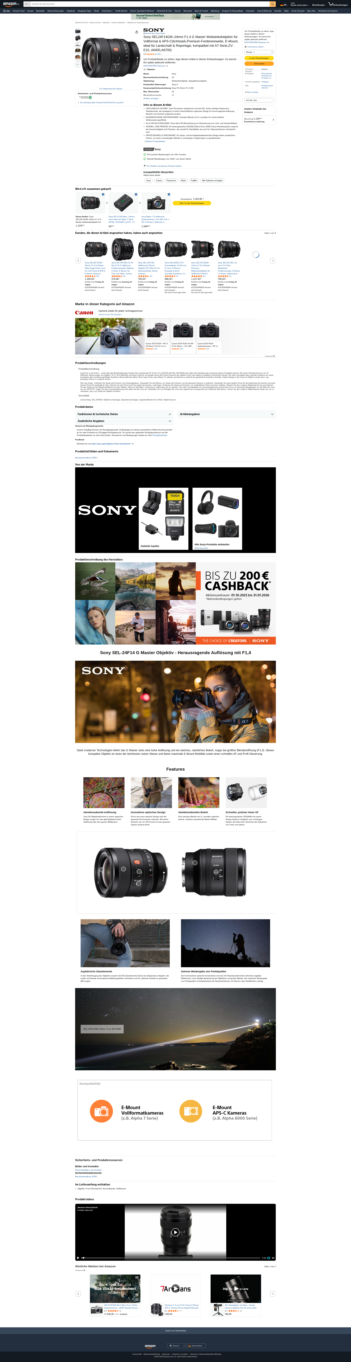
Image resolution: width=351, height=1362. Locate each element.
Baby (286, 11)
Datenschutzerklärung (152, 1354)
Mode (96, 11)
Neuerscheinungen (55, 11)
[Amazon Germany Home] (150, 1347)
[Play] (77, 1258)
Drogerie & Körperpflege (232, 11)
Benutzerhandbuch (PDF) (86, 458)
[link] (123, 202)
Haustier (277, 11)
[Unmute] (273, 1257)
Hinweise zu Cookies (180, 1354)
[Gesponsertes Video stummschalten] (137, 1299)
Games (177, 11)
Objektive (106, 23)
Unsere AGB (136, 1354)
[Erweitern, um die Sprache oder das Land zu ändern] (184, 1346)
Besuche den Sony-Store (154, 33)
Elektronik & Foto (164, 11)
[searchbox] (150, 4)
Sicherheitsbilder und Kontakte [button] (88, 1170)
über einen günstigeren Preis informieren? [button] (112, 444)
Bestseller (40, 11)
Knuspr (30, 11)
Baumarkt (187, 11)
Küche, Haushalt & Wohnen (142, 11)
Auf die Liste (251, 100)
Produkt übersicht (85, 1210)
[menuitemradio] (268, 1258)
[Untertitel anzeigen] (137, 1277)
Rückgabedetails (160, 435)
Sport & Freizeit (201, 11)
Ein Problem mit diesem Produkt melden (164, 166)
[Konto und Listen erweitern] (308, 5)
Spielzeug (215, 11)
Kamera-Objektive (118, 23)
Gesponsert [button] (269, 356)
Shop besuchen (201, 548)
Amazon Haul (19, 11)
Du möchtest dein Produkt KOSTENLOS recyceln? (102, 102)
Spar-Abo (311, 11)
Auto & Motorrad (264, 11)
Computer (250, 11)
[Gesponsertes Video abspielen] (175, 1288)
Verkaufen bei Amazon (328, 11)
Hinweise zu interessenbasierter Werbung (205, 1354)
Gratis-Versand (297, 11)
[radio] (77, 31)
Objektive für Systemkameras (138, 23)
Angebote (71, 11)
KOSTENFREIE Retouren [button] (255, 42)
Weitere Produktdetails (155, 141)
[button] (6, 11)
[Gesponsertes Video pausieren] (137, 1294)
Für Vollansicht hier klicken (110, 89)
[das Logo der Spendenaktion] (84, 312)
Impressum (166, 1354)
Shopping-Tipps (84, 11)
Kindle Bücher (121, 11)
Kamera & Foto (95, 23)
